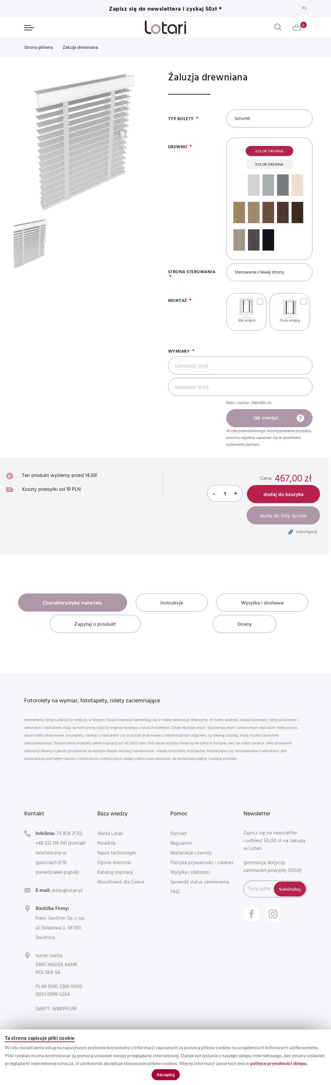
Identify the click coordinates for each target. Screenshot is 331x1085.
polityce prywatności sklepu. (278, 1063)
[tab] (72, 603)
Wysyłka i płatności (190, 872)
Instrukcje (171, 602)
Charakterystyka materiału (72, 602)
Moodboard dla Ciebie (120, 881)
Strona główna (38, 47)
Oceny (244, 623)
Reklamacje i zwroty (191, 852)
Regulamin (181, 843)
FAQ (174, 891)
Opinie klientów (114, 862)
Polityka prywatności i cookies (201, 862)
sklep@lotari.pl (67, 890)
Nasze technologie (116, 852)
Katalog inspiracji (115, 872)
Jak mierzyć (266, 417)
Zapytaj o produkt (95, 623)
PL (304, 7)
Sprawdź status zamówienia (199, 881)
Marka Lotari (110, 833)
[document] (165, 1057)
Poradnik (106, 843)
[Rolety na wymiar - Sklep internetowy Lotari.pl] (165, 27)
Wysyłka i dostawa (262, 602)
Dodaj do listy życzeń (283, 515)
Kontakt (178, 833)
